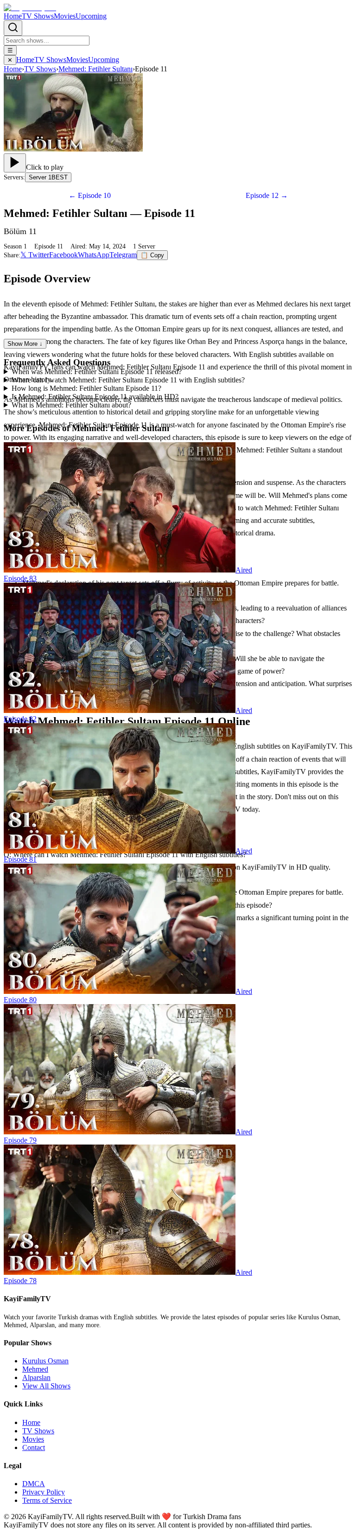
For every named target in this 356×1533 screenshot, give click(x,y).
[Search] (13, 28)
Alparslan (36, 1377)
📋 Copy (152, 255)
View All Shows (46, 1386)
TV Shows (38, 16)
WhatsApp (93, 255)
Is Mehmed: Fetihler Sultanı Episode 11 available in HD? (95, 397)
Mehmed (35, 1369)
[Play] (15, 162)
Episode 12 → (267, 195)
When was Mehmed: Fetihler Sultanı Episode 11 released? (97, 371)
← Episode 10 (90, 195)
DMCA (33, 1484)
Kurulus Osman (45, 1361)
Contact (33, 1447)
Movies (65, 16)
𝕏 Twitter (34, 255)
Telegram (123, 255)
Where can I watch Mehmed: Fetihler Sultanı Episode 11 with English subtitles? (128, 380)
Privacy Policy (43, 1492)
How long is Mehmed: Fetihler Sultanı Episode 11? (86, 388)
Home (13, 16)
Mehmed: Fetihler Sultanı (95, 69)
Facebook (63, 255)
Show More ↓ (25, 343)
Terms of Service (47, 1500)
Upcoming (91, 16)
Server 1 (48, 177)
